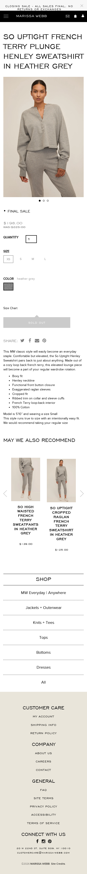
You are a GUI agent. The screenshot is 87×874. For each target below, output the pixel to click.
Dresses (44, 667)
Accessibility (43, 814)
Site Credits (58, 863)
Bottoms (43, 652)
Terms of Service (43, 823)
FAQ (43, 789)
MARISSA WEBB (40, 863)
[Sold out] (36, 322)
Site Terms (44, 798)
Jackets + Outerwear (44, 607)
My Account (43, 716)
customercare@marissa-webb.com (43, 852)
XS (8, 259)
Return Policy (43, 733)
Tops (43, 637)
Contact (43, 769)
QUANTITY (11, 237)
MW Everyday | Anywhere (43, 592)
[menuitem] (37, 841)
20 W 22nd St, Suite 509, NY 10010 (43, 848)
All (43, 682)
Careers (43, 761)
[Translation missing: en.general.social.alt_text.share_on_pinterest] (44, 340)
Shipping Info (43, 724)
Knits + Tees (43, 622)
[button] (79, 137)
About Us (43, 753)
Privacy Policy (43, 806)
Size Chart (10, 308)
